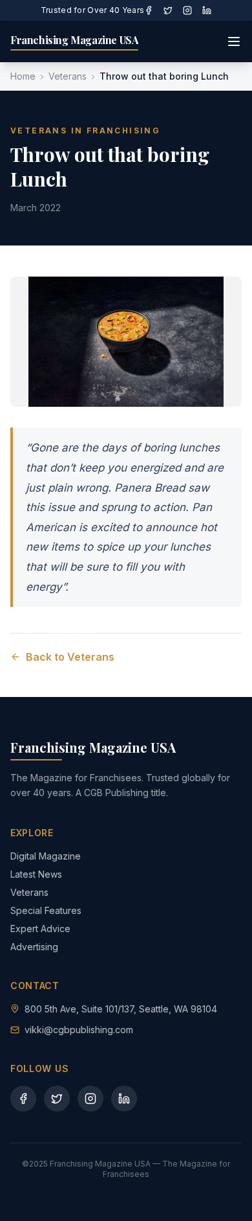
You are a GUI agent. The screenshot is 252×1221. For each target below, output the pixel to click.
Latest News (36, 874)
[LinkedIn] (206, 10)
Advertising (34, 946)
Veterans (67, 76)
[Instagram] (187, 10)
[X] (168, 10)
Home (23, 76)
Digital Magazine (45, 856)
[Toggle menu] (234, 41)
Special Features (45, 910)
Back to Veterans (70, 656)
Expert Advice (40, 928)
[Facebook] (148, 10)
